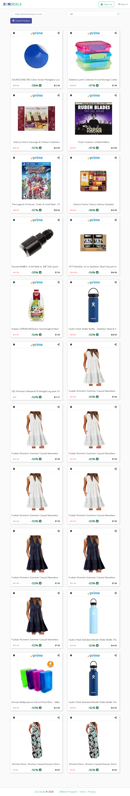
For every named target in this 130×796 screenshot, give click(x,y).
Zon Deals (40, 791)
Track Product (22, 20)
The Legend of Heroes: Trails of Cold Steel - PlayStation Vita (43, 204)
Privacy (92, 791)
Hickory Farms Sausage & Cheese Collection (36, 142)
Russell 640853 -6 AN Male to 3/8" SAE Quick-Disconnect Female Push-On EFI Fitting (55, 266)
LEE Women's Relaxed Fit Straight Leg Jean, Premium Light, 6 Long (46, 391)
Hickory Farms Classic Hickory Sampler (93, 204)
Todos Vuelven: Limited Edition (93, 142)
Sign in (124, 4)
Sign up (108, 4)
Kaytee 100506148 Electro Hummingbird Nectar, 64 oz (40, 328)
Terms (82, 791)
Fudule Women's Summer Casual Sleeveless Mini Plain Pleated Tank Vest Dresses (54, 453)
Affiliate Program (68, 791)
